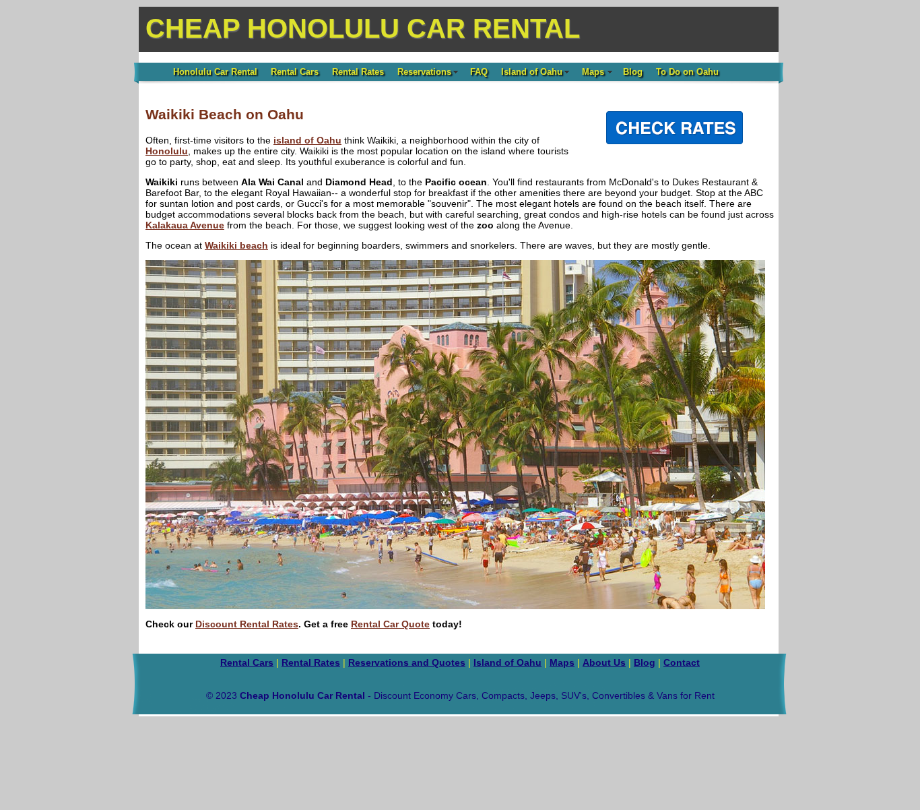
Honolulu (166, 151)
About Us (604, 662)
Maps (593, 72)
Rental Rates (358, 72)
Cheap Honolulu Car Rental (362, 28)
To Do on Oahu (687, 72)
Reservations (424, 72)
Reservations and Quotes (406, 662)
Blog (633, 72)
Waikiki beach (236, 245)
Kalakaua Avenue (184, 225)
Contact (681, 662)
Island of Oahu (531, 72)
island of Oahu (307, 140)
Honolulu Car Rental (215, 72)
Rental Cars (295, 72)
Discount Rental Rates (246, 624)
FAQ (479, 72)
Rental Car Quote (390, 624)
